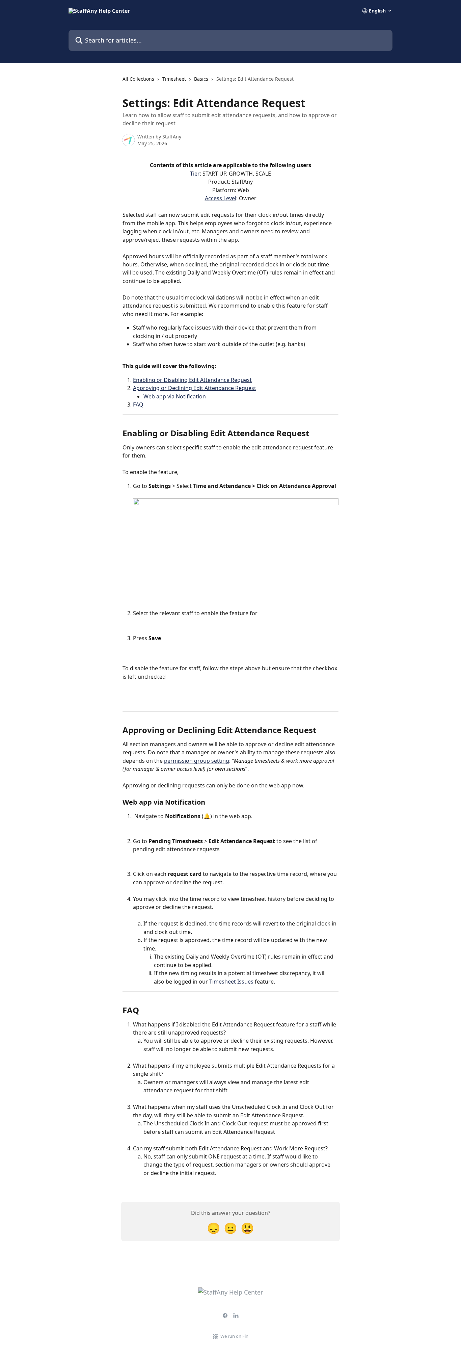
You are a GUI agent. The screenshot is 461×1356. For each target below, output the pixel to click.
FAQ (138, 404)
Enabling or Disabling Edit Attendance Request (192, 380)
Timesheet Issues (231, 981)
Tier (195, 173)
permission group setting (196, 760)
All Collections (138, 79)
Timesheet (174, 79)
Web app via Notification (174, 396)
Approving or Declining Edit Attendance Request (194, 388)
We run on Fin (234, 1336)
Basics (201, 79)
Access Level (220, 198)
